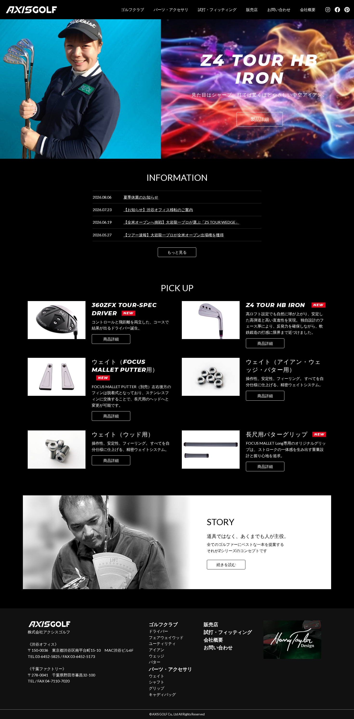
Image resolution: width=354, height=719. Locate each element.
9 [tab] (195, 164)
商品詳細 (111, 339)
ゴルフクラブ (132, 9)
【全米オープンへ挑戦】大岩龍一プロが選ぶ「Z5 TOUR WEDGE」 (181, 222)
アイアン (156, 649)
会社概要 (307, 9)
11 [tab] (209, 164)
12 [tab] (216, 164)
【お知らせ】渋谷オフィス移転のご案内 (158, 209)
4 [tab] (159, 164)
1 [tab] (137, 164)
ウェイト (156, 676)
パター (154, 662)
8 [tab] (187, 164)
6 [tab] (173, 164)
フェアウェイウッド (166, 637)
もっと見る (177, 252)
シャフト (156, 682)
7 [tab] (180, 164)
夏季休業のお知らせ (141, 197)
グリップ (156, 688)
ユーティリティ (162, 643)
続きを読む (226, 564)
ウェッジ (156, 656)
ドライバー (158, 631)
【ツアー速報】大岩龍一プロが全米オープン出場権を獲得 (174, 235)
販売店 (252, 9)
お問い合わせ (278, 9)
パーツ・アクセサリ (171, 9)
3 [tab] (151, 164)
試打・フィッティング (217, 9)
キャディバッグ (162, 694)
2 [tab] (144, 164)
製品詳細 (99, 119)
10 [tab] (202, 164)
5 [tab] (166, 164)
